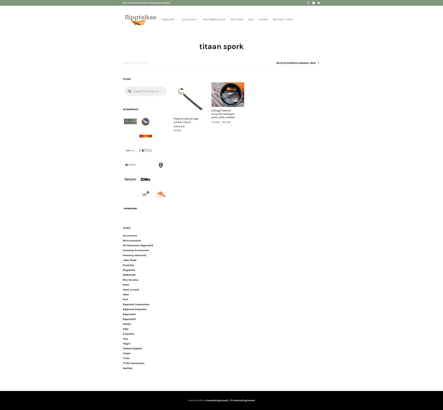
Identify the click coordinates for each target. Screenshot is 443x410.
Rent (251, 19)
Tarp (125, 338)
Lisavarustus (189, 19)
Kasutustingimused (217, 400)
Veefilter (128, 368)
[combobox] (296, 64)
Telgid (126, 343)
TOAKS (127, 353)
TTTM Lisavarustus (133, 363)
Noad (126, 284)
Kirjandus (128, 265)
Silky (125, 329)
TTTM (126, 358)
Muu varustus (130, 279)
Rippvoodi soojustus (134, 309)
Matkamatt (129, 274)
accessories (130, 235)
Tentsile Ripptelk (132, 348)
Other (126, 294)
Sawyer (127, 324)
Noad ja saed (131, 289)
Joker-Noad (129, 260)
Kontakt (263, 19)
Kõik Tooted (237, 19)
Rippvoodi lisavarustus (136, 304)
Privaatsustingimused (242, 400)
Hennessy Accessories (136, 250)
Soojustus (128, 333)
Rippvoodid (168, 19)
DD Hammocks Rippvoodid (138, 245)
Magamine (129, 270)
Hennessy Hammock (134, 255)
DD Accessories (132, 240)
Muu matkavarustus (214, 19)
